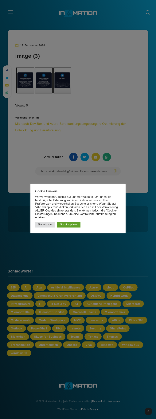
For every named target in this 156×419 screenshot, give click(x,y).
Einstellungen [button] (45, 224)
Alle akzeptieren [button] (69, 224)
